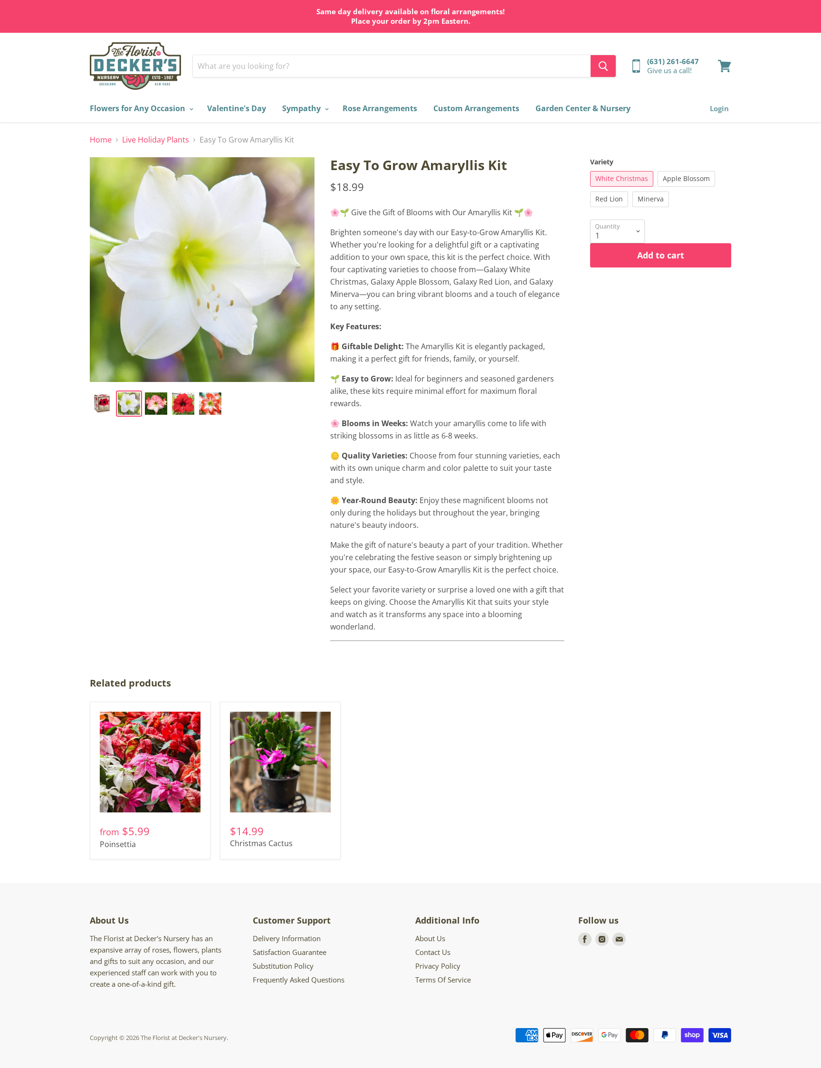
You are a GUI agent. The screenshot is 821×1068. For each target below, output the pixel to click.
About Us (430, 938)
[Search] (603, 66)
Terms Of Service (443, 979)
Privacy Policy (437, 966)
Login (719, 108)
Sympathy (302, 108)
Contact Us (432, 952)
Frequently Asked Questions (298, 979)
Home (101, 139)
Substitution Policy (283, 966)
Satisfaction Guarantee (289, 952)
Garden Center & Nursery (582, 108)
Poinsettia (118, 844)
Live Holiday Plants (155, 139)
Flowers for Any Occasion (138, 108)
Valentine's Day (236, 108)
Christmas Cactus (261, 843)
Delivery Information (287, 938)
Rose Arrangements (380, 108)
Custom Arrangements (476, 108)
